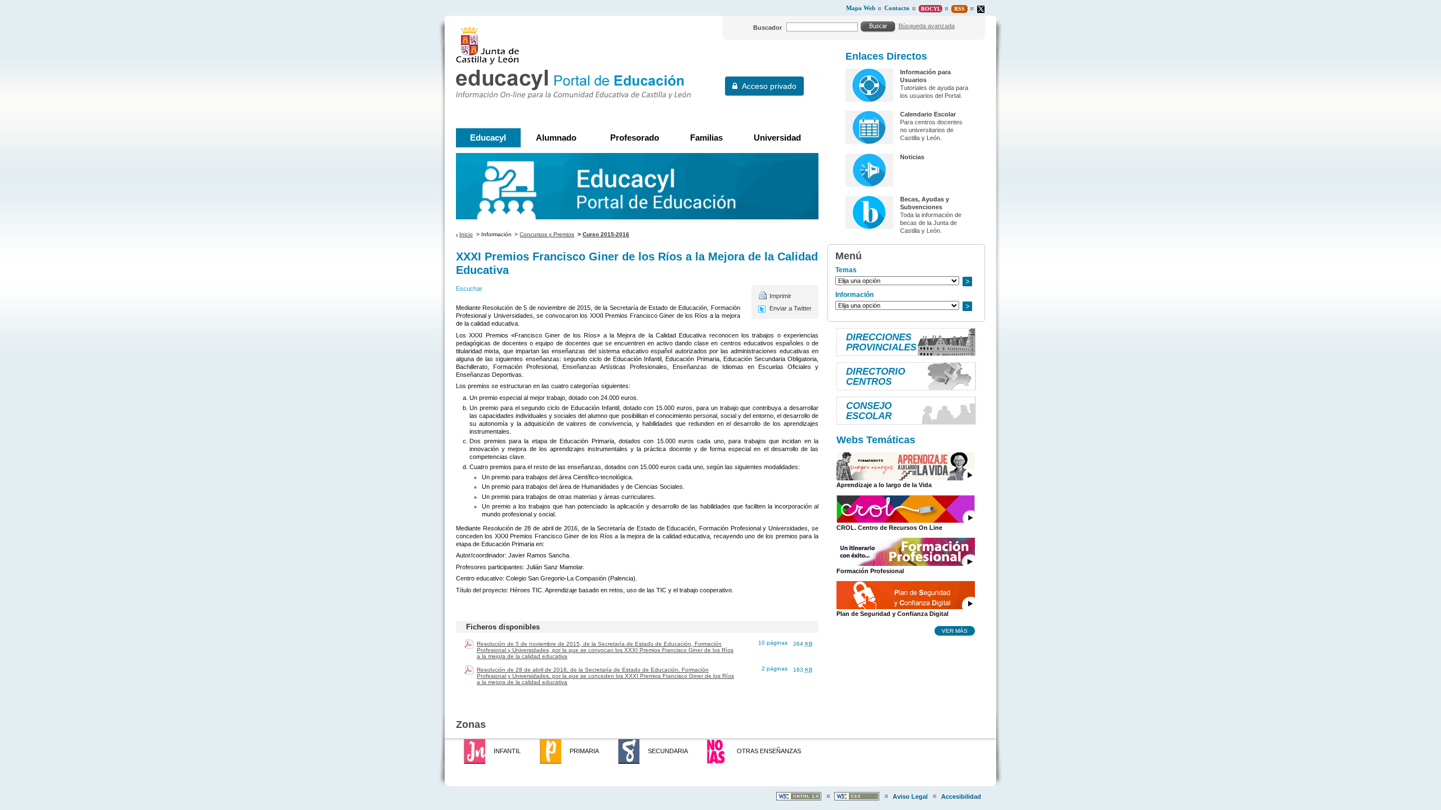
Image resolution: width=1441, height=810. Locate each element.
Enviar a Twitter (790, 308)
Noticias (912, 157)
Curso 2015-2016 (606, 234)
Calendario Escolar (928, 114)
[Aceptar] (878, 26)
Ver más (955, 630)
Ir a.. (967, 281)
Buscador (767, 27)
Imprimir (780, 295)
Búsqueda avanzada (926, 25)
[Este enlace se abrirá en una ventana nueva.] (981, 9)
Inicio (466, 234)
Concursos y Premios (547, 234)
